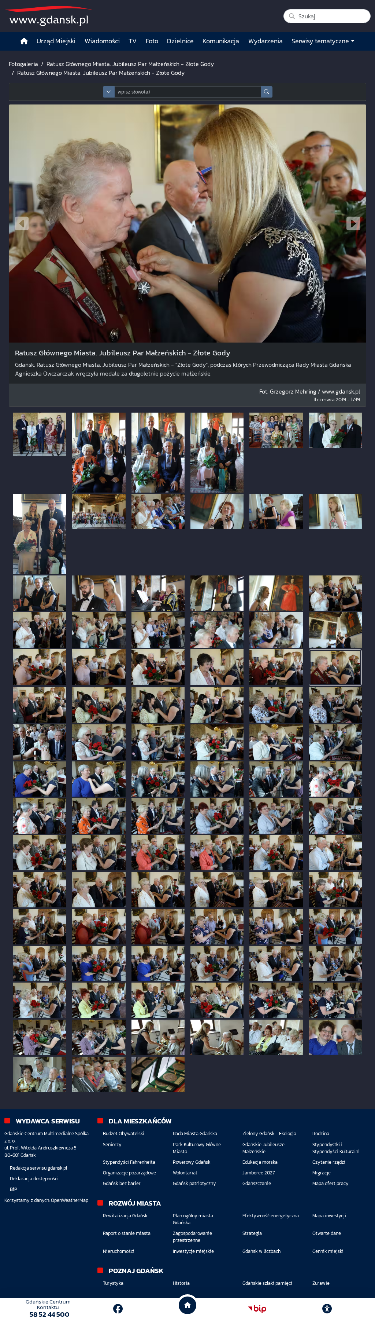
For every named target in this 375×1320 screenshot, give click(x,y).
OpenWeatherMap (69, 1200)
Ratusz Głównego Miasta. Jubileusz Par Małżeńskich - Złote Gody (130, 63)
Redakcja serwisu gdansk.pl (38, 1167)
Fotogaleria (23, 63)
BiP (13, 1189)
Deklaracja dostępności (34, 1178)
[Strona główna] (24, 41)
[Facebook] (118, 1309)
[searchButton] (266, 92)
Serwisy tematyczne (320, 41)
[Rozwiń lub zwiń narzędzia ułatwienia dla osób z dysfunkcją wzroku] (327, 1309)
